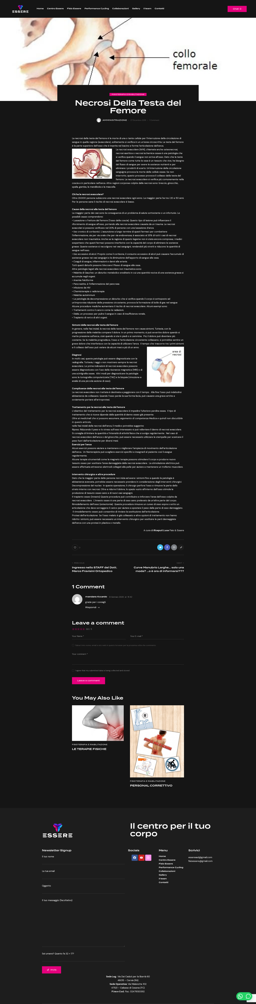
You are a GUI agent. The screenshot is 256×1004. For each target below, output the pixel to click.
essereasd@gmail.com (200, 857)
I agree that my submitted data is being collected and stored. (102, 670)
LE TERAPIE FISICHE (89, 749)
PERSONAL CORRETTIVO (151, 785)
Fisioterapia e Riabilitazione (128, 94)
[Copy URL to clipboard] (181, 547)
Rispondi (90, 607)
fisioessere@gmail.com (200, 861)
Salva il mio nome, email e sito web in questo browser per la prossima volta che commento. (115, 645)
